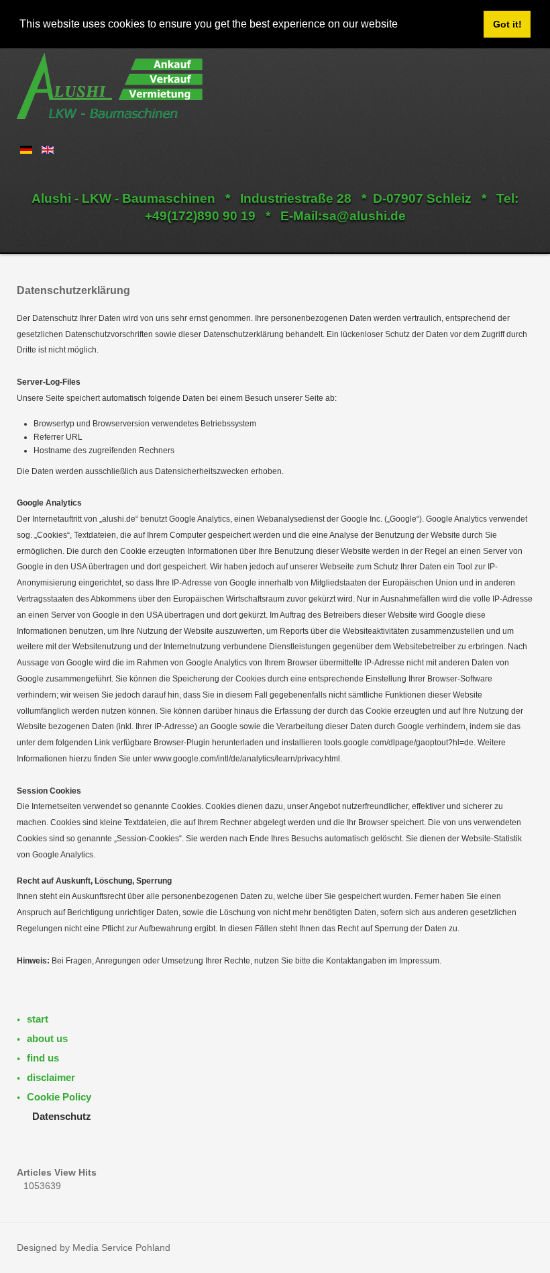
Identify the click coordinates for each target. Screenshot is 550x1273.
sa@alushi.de (364, 216)
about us (47, 1038)
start (37, 1019)
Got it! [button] (507, 24)
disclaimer (51, 1077)
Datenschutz (61, 1116)
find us (43, 1058)
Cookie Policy (59, 1096)
